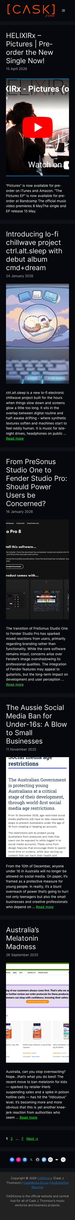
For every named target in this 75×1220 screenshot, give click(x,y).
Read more (15, 438)
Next (32, 1139)
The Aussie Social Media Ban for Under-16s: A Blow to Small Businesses (36, 724)
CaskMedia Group (36, 1183)
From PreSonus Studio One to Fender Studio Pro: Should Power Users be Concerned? (36, 482)
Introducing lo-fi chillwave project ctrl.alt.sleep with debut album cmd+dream (34, 251)
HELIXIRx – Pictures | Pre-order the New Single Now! (29, 48)
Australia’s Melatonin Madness (22, 938)
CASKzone (44, 1178)
